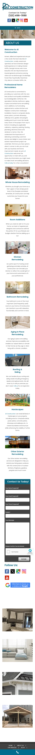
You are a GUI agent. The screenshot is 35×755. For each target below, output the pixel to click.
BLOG (23, 747)
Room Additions (17, 219)
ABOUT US (20, 745)
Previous (2, 33)
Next (32, 33)
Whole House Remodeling (17, 182)
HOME (10, 745)
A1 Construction (10, 414)
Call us (16, 386)
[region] (17, 34)
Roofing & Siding (17, 370)
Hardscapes (17, 409)
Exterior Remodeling (17, 732)
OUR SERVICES (12, 747)
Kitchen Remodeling (17, 258)
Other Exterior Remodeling (17, 452)
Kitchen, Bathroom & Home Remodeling (17, 635)
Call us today (9, 163)
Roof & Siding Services (17, 699)
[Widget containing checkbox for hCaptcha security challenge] (20, 551)
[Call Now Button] (17, 752)
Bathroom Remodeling (17, 296)
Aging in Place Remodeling (17, 333)
